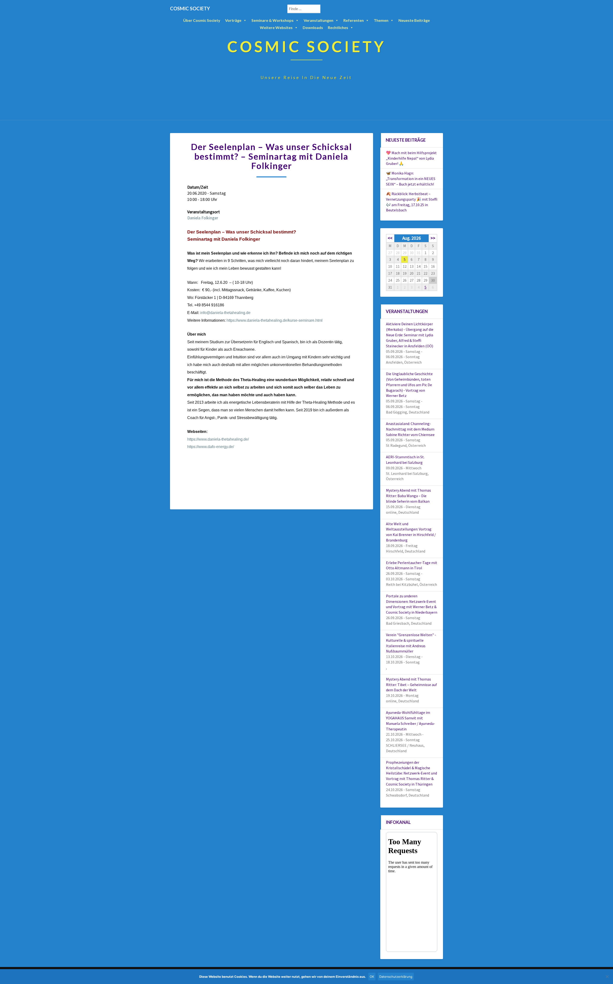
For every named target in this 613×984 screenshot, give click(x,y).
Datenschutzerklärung (395, 976)
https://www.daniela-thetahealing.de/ (218, 439)
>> (433, 238)
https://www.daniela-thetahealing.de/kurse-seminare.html (275, 320)
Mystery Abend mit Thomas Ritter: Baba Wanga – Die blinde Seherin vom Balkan (408, 496)
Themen (381, 20)
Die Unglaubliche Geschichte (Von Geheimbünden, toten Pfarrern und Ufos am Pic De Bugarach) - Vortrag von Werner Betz (409, 384)
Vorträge (233, 20)
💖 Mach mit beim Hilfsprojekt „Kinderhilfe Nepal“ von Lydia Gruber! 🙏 (411, 158)
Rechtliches (338, 27)
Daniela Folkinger (202, 218)
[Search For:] (308, 9)
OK (372, 976)
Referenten (353, 20)
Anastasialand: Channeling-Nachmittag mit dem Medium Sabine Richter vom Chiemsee (410, 429)
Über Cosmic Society (201, 20)
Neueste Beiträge (414, 20)
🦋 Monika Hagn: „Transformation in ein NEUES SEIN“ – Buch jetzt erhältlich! (410, 178)
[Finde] (325, 9)
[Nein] (607, 976)
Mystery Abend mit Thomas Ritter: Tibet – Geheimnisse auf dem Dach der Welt (411, 685)
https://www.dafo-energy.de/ (210, 447)
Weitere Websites (276, 27)
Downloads (313, 27)
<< (390, 238)
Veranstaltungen (318, 20)
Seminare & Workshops (272, 20)
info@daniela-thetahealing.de (225, 313)
